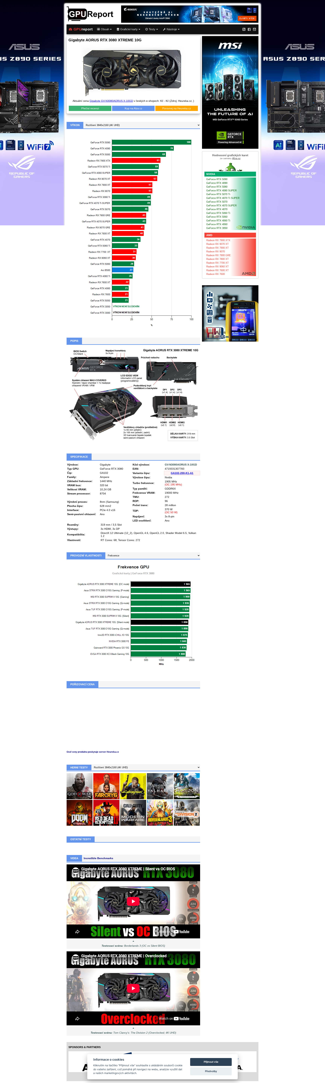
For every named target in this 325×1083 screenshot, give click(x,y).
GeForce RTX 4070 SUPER (221, 205)
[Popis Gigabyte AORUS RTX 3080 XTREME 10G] (133, 395)
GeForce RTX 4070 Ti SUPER (222, 198)
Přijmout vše (211, 1061)
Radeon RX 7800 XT (217, 259)
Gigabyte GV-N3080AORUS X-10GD (111, 100)
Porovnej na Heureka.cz (176, 108)
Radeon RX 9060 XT (217, 266)
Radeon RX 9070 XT (217, 244)
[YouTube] (254, 29)
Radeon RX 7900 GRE (218, 255)
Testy (152, 29)
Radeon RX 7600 (215, 274)
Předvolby (211, 1071)
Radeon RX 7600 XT (217, 270)
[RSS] (243, 29)
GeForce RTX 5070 (216, 201)
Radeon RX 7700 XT (217, 262)
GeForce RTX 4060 (216, 224)
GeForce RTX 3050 (216, 228)
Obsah (105, 29)
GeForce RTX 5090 (216, 179)
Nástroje (172, 29)
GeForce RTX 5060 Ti (218, 213)
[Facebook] (249, 29)
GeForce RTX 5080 (216, 186)
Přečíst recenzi (90, 108)
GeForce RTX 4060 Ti (218, 220)
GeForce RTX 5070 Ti (218, 194)
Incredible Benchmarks (98, 858)
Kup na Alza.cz (133, 108)
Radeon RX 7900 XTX (218, 240)
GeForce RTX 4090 (216, 183)
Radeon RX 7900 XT (217, 247)
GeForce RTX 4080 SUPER (221, 190)
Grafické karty (129, 29)
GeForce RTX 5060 (216, 216)
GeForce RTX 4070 (216, 209)
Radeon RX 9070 (215, 251)
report (83, 29)
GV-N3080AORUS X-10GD (181, 464)
